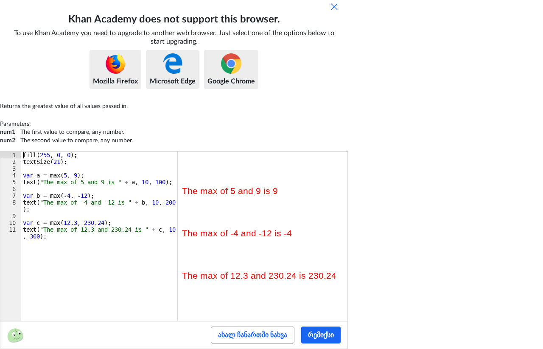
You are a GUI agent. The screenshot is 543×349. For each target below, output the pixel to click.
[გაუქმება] (334, 7)
